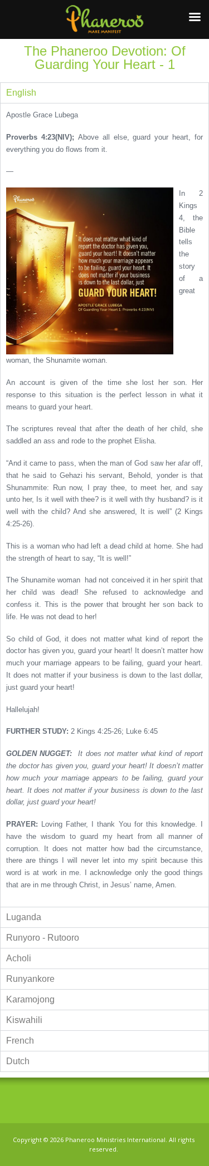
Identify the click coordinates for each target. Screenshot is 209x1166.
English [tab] (21, 92)
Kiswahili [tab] (24, 1020)
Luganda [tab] (23, 917)
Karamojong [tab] (30, 999)
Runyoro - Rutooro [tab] (42, 937)
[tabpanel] (104, 505)
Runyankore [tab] (30, 979)
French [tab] (20, 1040)
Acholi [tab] (18, 958)
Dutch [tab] (18, 1061)
